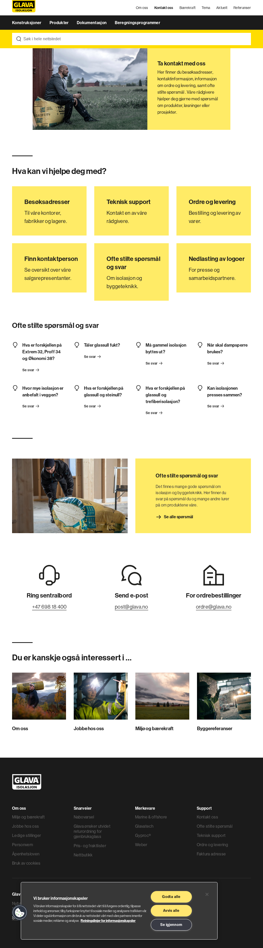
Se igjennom (171, 924)
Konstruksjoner (27, 22)
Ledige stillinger (26, 835)
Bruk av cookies (26, 863)
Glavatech (144, 826)
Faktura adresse (211, 853)
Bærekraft (188, 7)
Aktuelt (221, 7)
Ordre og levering (212, 844)
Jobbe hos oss (25, 826)
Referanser (242, 7)
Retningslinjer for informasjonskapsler (108, 920)
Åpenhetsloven (25, 853)
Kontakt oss (163, 7)
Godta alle (171, 896)
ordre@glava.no (214, 606)
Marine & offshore (151, 816)
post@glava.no (131, 606)
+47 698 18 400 (49, 606)
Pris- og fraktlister (90, 845)
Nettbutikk (83, 854)
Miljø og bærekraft (28, 816)
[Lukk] (207, 894)
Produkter (60, 22)
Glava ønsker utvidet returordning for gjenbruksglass (92, 831)
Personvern (22, 844)
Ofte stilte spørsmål (214, 826)
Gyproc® (143, 835)
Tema (206, 7)
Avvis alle (171, 910)
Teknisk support (211, 835)
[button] (20, 912)
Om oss (142, 7)
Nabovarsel (84, 816)
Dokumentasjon (92, 22)
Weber (141, 844)
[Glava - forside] (23, 7)
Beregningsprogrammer (137, 22)
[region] (119, 911)
